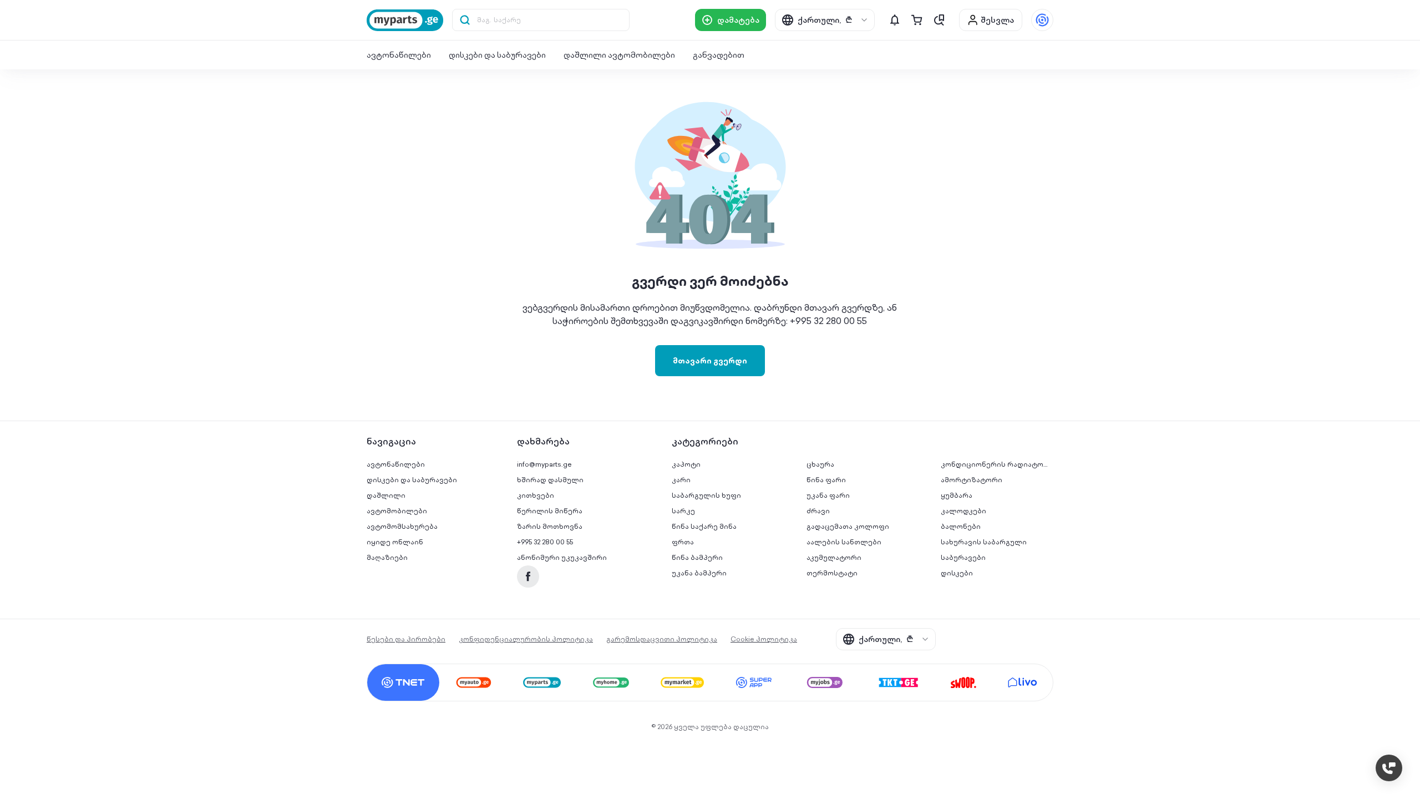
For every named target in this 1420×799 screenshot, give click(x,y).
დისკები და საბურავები (497, 54)
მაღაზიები (387, 557)
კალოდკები (963, 510)
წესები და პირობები (406, 639)
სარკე (683, 510)
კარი (681, 479)
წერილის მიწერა (549, 510)
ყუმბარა (956, 495)
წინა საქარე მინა (704, 526)
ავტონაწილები (399, 54)
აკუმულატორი (834, 557)
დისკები (957, 573)
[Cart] (917, 20)
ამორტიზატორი (971, 479)
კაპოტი (686, 464)
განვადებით (718, 54)
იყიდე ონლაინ (395, 542)
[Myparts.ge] (405, 20)
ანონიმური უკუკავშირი (562, 557)
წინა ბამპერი (697, 557)
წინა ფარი (826, 479)
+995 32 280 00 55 (545, 542)
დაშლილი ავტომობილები (619, 54)
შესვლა (997, 20)
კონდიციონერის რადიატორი (997, 464)
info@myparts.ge (544, 464)
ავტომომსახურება (402, 526)
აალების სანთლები (844, 542)
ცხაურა (820, 464)
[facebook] (528, 576)
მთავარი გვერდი (710, 360)
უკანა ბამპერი (699, 573)
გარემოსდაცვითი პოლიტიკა (661, 639)
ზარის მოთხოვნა (549, 526)
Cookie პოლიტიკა (764, 639)
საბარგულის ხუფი (706, 495)
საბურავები (963, 557)
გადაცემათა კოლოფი (848, 526)
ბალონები (961, 526)
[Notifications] (895, 20)
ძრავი (818, 510)
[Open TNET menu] (1042, 20)
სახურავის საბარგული (984, 542)
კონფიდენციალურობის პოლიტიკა (526, 639)
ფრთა (683, 542)
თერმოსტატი (832, 573)
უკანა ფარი (828, 495)
